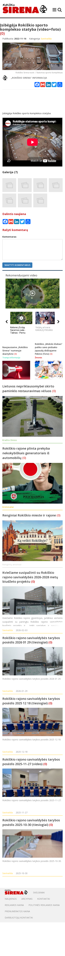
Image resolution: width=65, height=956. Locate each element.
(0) (2, 33)
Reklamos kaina (14, 905)
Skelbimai (39, 892)
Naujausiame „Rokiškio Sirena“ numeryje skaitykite (15, 350)
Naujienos (11, 898)
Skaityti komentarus (17, 265)
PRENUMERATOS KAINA (17, 911)
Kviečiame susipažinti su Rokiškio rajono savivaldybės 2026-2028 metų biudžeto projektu (30, 577)
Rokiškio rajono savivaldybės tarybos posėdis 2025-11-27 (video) (31, 761)
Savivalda (7, 630)
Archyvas (26, 898)
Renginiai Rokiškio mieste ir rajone (29, 515)
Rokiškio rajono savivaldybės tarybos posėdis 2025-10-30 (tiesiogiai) (31, 822)
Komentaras (9, 236)
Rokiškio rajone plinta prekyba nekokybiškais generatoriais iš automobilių (26, 453)
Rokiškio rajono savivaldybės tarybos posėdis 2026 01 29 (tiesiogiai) (31, 640)
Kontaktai (43, 898)
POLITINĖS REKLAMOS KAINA (44, 905)
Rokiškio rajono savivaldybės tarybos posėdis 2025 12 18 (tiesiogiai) (31, 701)
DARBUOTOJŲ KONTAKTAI (19, 917)
